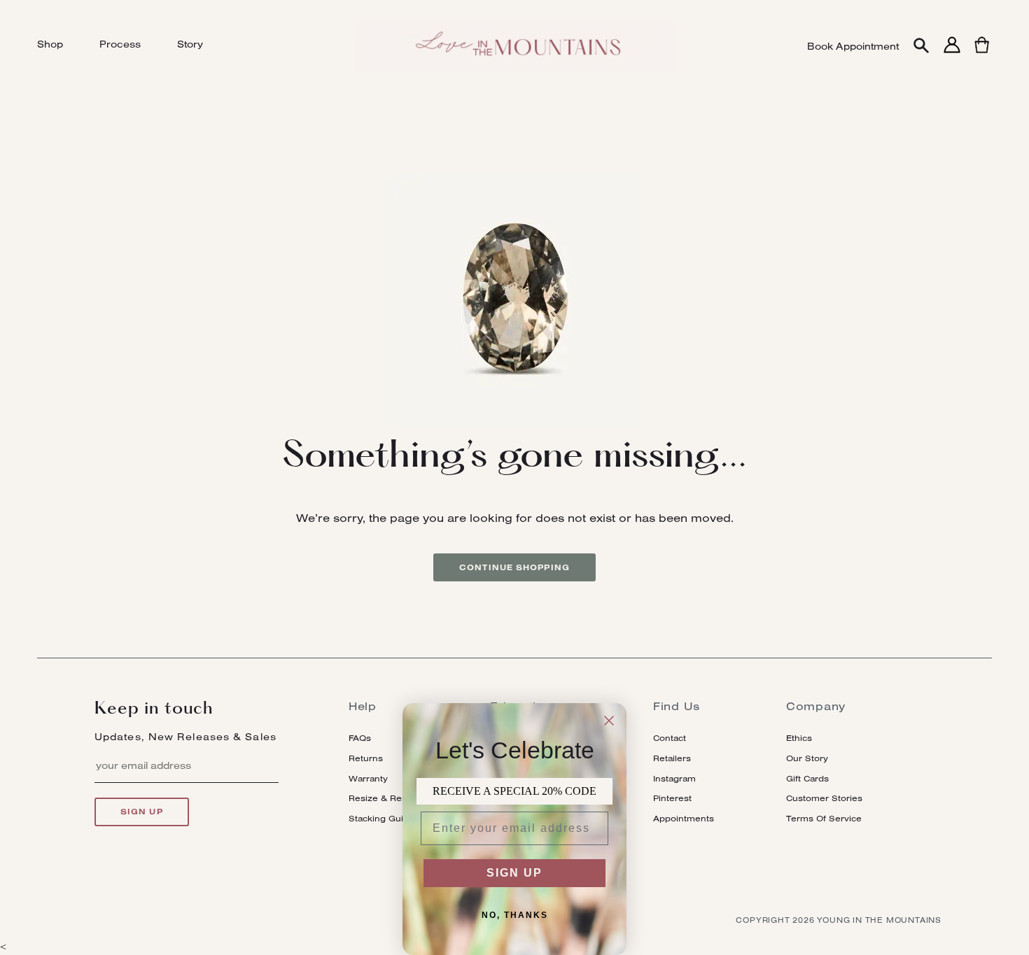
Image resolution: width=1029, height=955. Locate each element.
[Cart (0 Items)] (981, 52)
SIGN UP (514, 873)
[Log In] (952, 52)
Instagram (674, 778)
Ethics (799, 738)
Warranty (368, 778)
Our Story (807, 758)
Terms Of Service (824, 818)
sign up (141, 811)
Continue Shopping (514, 567)
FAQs (360, 738)
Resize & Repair (383, 798)
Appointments (683, 818)
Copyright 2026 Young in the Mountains (838, 920)
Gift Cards (807, 778)
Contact (669, 738)
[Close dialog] (609, 720)
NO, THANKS (515, 915)
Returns (366, 758)
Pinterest (672, 798)
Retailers (672, 758)
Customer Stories (824, 798)
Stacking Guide (381, 818)
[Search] (921, 46)
